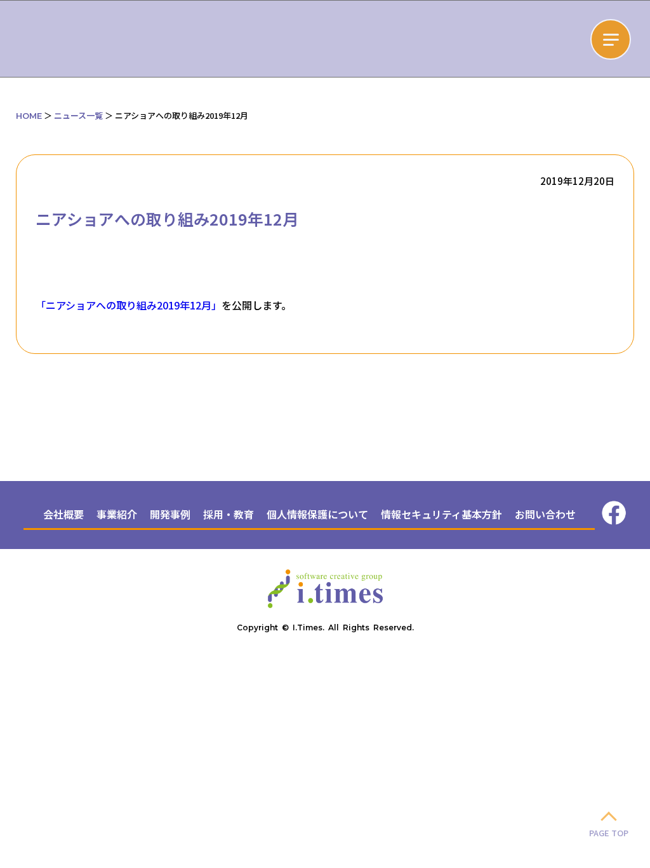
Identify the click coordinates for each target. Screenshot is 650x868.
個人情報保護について (317, 514)
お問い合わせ (545, 514)
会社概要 (63, 514)
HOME (29, 116)
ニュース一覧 (78, 115)
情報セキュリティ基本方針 (441, 514)
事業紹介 (116, 514)
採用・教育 (228, 514)
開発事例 (170, 514)
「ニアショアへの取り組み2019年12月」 (129, 305)
